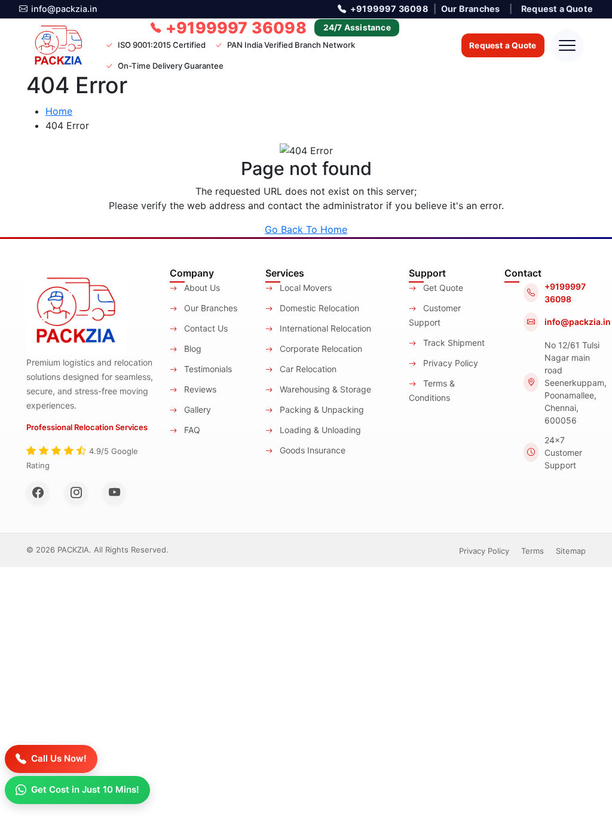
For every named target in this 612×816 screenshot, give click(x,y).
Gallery (196, 409)
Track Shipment (453, 343)
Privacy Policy (449, 363)
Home (58, 111)
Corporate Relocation (319, 348)
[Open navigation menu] (567, 45)
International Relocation (324, 328)
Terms (532, 551)
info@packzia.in (64, 9)
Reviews (199, 389)
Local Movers (304, 288)
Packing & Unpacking (320, 409)
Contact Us (205, 328)
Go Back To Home (306, 229)
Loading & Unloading (319, 430)
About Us (201, 288)
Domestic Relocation (318, 308)
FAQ (191, 430)
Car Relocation (306, 369)
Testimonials (207, 369)
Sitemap (571, 551)
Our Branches (470, 9)
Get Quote (442, 288)
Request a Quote (557, 9)
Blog (191, 348)
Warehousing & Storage (324, 389)
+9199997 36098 (389, 9)
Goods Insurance (311, 450)
